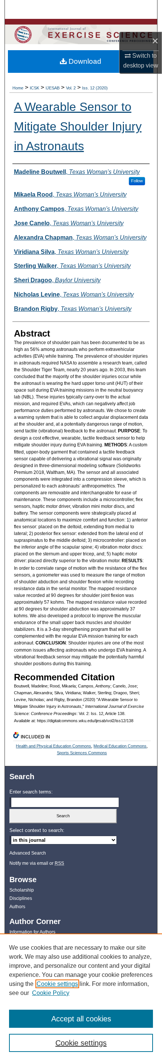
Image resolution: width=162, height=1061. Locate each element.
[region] (81, 997)
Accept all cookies (81, 1019)
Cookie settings (57, 984)
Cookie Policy (50, 993)
